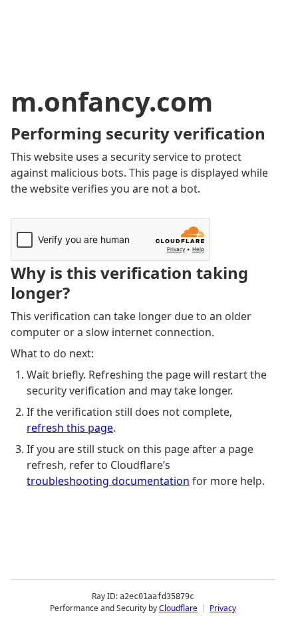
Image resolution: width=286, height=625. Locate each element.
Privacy (223, 608)
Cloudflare (178, 608)
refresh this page (70, 427)
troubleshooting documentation (108, 481)
